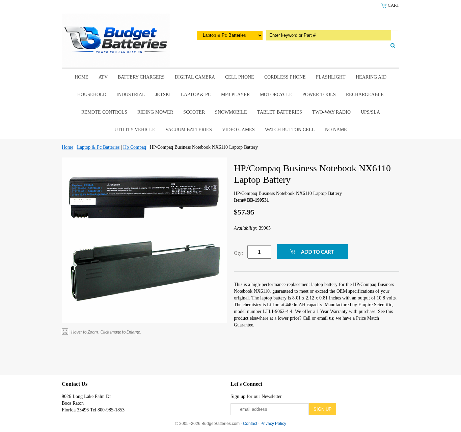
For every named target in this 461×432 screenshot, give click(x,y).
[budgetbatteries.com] (116, 39)
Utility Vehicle (134, 129)
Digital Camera (195, 77)
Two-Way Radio (331, 112)
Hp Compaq (134, 147)
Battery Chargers (141, 77)
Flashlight (331, 77)
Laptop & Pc (196, 94)
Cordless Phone (285, 77)
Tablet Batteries (279, 112)
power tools (319, 94)
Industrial (130, 94)
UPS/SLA (370, 112)
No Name (336, 129)
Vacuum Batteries (188, 129)
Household (91, 94)
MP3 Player (235, 94)
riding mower (155, 112)
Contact (250, 423)
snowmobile (231, 112)
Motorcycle (276, 94)
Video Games (238, 129)
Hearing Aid (371, 77)
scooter (194, 112)
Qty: (238, 253)
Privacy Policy (273, 423)
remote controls (104, 112)
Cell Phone (239, 77)
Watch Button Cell (290, 129)
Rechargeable (365, 94)
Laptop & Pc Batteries (98, 147)
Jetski (163, 94)
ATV (103, 77)
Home (81, 77)
